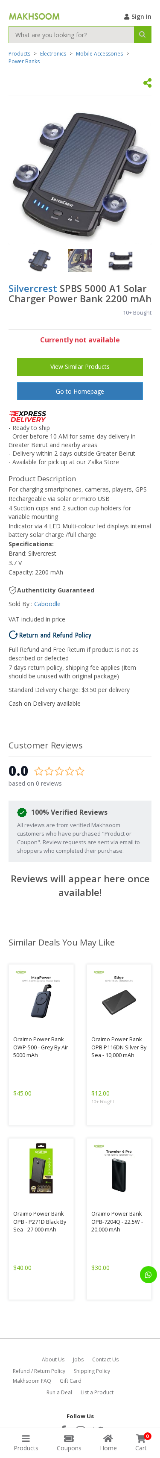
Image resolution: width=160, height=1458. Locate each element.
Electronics (53, 53)
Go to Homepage (80, 391)
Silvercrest (33, 288)
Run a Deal (59, 1392)
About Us (53, 1359)
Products (19, 53)
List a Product (97, 1392)
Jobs (78, 1359)
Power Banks (24, 61)
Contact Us (105, 1359)
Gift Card (70, 1380)
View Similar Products (80, 366)
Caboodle (47, 604)
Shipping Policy (92, 1371)
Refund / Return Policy (39, 1371)
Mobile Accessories (99, 53)
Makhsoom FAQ (32, 1380)
